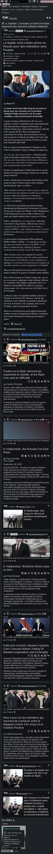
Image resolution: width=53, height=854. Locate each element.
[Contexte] (35, 54)
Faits (10, 6)
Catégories (43, 6)
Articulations (26, 6)
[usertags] (32, 54)
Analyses (16, 6)
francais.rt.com (24, 507)
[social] (28, 54)
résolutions (10, 56)
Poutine (8, 66)
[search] (18, 1)
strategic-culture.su (28, 614)
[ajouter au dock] (42, 54)
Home (4, 6)
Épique (35, 6)
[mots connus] (38, 54)
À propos (5, 13)
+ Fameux (19, 9)
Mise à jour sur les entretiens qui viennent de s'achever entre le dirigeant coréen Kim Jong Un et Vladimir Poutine (23, 722)
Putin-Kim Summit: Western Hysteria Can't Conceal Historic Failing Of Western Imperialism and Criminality (26, 649)
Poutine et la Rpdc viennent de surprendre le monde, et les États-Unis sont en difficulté (24, 374)
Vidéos (27, 9)
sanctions (9, 54)
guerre (23, 54)
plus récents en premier (33, 335)
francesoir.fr (23, 794)
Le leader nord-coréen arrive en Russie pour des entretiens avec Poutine (25, 46)
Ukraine (14, 61)
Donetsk (29, 61)
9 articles (19, 31)
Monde (13, 18)
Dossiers (5, 9)
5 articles (14, 534)
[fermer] (49, 342)
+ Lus (12, 9)
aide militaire (10, 63)
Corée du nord (38, 61)
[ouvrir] (49, 506)
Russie (8, 61)
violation (17, 54)
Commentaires (37, 9)
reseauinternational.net (34, 31)
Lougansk (21, 61)
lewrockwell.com (27, 420)
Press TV (18, 323)
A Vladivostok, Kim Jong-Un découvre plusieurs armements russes (35, 515)
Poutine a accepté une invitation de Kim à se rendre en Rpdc (36, 773)
